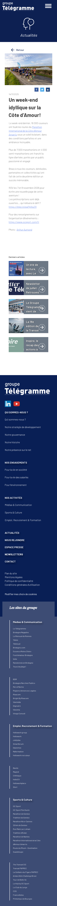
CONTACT (10, 561)
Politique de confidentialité (19, 580)
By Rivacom (24, 698)
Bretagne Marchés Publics (24, 683)
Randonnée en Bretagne (23, 663)
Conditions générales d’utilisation (22, 584)
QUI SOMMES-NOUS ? (16, 412)
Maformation (18, 751)
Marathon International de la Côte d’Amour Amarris (25, 130)
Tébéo (15, 640)
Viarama (16, 710)
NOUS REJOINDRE (15, 540)
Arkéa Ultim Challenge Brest (24, 876)
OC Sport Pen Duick (21, 810)
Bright (16, 698)
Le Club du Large (20, 887)
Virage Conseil (19, 713)
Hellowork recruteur (21, 755)
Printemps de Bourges (22, 899)
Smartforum (18, 744)
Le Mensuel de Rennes (22, 636)
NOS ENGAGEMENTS (16, 462)
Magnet (16, 772)
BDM (15, 679)
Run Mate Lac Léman (21, 829)
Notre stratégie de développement (23, 427)
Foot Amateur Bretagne (23, 655)
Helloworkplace (19, 783)
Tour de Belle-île (19, 880)
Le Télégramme (19, 628)
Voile (15, 659)
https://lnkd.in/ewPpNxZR (23, 206)
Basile (15, 768)
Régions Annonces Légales (24, 691)
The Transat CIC (19, 864)
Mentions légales (13, 577)
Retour (20, 49)
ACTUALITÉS (12, 532)
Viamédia (17, 702)
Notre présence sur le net (18, 449)
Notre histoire (12, 442)
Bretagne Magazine (21, 632)
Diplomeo (17, 748)
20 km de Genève (20, 825)
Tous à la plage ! (19, 666)
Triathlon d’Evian (20, 833)
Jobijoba (16, 740)
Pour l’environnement (16, 484)
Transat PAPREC (20, 868)
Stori (15, 787)
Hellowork (17, 736)
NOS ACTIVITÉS (13, 497)
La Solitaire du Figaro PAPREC (25, 872)
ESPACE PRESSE (14, 547)
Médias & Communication (18, 504)
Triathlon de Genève (21, 817)
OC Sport (17, 806)
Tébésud (16, 644)
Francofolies (18, 895)
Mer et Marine (18, 687)
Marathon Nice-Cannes (22, 821)
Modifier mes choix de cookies (21, 594)
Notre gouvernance (15, 434)
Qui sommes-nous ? (15, 419)
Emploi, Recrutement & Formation (23, 520)
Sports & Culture (13, 512)
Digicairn (17, 706)
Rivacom (17, 694)
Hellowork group (20, 732)
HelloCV (16, 779)
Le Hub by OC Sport (21, 883)
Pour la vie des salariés (16, 477)
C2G (15, 891)
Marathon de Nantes (21, 836)
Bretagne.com (19, 647)
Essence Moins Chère (22, 651)
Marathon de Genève (21, 814)
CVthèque (17, 775)
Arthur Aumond (24, 229)
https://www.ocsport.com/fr (24, 221)
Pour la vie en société (16, 469)
